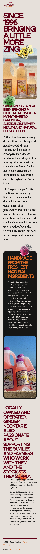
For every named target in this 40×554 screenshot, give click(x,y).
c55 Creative (15, 549)
